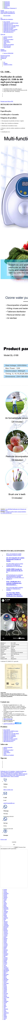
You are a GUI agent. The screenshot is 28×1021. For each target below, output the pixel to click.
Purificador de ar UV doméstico (8, 771)
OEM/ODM (3, 50)
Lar (1, 18)
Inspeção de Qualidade (8, 44)
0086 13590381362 (7, 719)
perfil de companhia (7, 36)
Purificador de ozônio (8, 28)
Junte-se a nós (4, 57)
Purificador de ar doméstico (7, 19)
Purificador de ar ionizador (9, 26)
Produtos (5, 63)
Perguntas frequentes (5, 55)
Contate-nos (3, 58)
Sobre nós (3, 34)
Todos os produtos (14, 776)
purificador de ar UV (8, 24)
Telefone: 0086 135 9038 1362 (8, 11)
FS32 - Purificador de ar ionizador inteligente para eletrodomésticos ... (13, 583)
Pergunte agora (4, 101)
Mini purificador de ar (8, 32)
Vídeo (4, 43)
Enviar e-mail (4, 839)
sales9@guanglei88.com (9, 723)
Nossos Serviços (7, 45)
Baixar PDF (10, 101)
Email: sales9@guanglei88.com (8, 13)
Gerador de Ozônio (7, 64)
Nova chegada (6, 21)
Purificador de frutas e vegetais (10, 29)
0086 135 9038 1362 (8, 789)
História (5, 38)
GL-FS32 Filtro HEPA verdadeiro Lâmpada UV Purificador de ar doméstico (14, 594)
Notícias (2, 49)
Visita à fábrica (6, 42)
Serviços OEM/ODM (8, 53)
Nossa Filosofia (6, 47)
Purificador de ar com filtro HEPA (11, 25)
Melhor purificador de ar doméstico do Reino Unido (14, 774)
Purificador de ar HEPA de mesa (10, 23)
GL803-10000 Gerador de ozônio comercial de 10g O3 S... (14, 570)
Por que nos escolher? (8, 39)
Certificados (6, 40)
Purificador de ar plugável (9, 30)
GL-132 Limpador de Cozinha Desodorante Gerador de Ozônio (15, 559)
